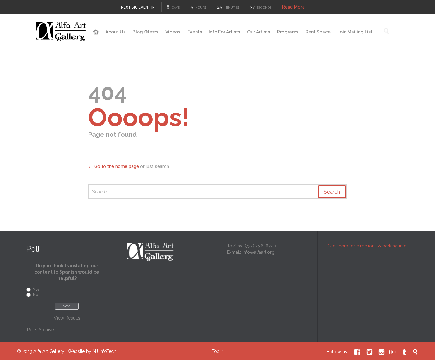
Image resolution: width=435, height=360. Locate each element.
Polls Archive (40, 329)
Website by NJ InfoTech (92, 351)
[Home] (96, 32)
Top (216, 351)
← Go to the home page (113, 166)
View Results (67, 317)
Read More (293, 7)
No (35, 294)
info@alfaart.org (258, 252)
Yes (36, 289)
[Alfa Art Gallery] (61, 32)
